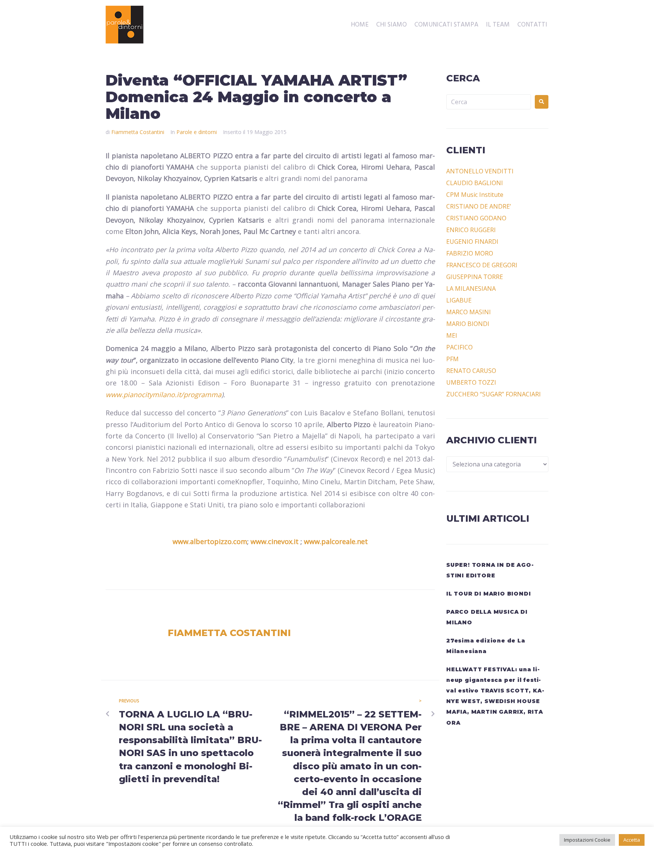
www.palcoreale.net (336, 541)
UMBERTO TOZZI (471, 382)
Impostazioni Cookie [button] (587, 839)
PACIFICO (459, 347)
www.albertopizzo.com (210, 541)
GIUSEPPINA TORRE (474, 277)
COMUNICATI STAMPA (446, 25)
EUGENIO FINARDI (472, 241)
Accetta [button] (631, 839)
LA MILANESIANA (471, 288)
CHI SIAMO (391, 25)
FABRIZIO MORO (469, 253)
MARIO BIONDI (467, 324)
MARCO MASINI (468, 312)
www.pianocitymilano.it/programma (163, 394)
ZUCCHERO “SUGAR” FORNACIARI (493, 394)
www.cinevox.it (275, 541)
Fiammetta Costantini (137, 132)
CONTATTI (532, 25)
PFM (452, 359)
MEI (451, 335)
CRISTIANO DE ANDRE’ (478, 206)
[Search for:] (488, 101)
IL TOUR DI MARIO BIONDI (488, 593)
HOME (360, 25)
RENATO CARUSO (471, 370)
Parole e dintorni (196, 132)
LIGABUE (459, 300)
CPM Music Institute (474, 194)
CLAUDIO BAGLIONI (474, 183)
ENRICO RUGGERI (471, 230)
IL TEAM (498, 25)
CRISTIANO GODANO (476, 218)
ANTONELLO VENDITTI (480, 171)
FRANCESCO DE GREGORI (481, 265)
